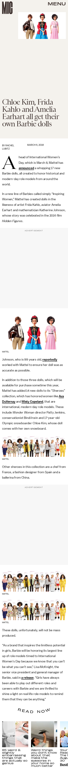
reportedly (49, 359)
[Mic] (7, 7)
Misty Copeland (32, 401)
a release (27, 677)
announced (26, 168)
